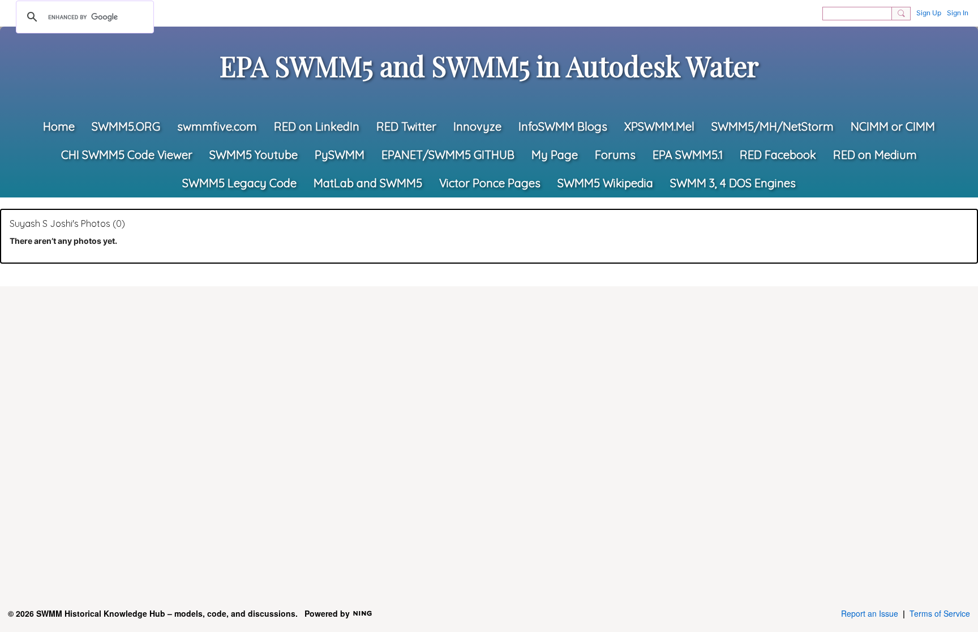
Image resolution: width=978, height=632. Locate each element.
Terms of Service (940, 613)
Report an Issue (869, 613)
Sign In (957, 12)
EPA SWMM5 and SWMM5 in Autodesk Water (489, 66)
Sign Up (928, 12)
